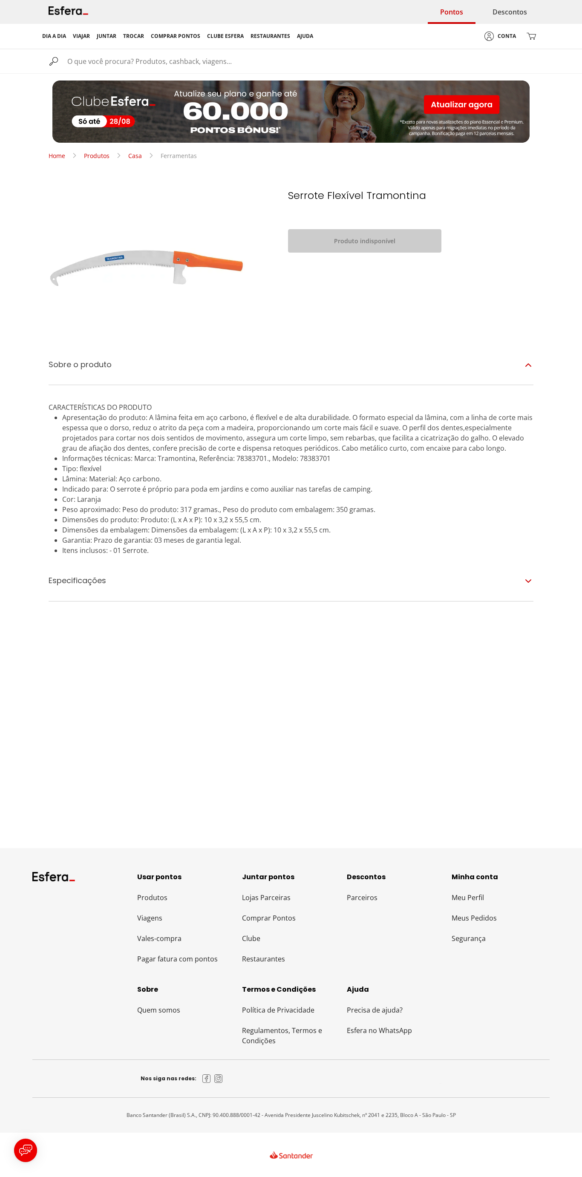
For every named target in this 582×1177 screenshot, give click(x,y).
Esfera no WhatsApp (379, 1030)
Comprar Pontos (269, 918)
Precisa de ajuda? (375, 1010)
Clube (251, 938)
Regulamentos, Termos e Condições (282, 1035)
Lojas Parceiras (266, 897)
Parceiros (362, 897)
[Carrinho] (531, 36)
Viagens (149, 918)
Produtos (96, 156)
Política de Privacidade (278, 1010)
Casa (135, 156)
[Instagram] (218, 1078)
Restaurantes (263, 959)
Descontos (510, 12)
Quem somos (158, 1010)
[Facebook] (207, 1078)
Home (57, 156)
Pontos (451, 12)
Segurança (469, 938)
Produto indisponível (364, 241)
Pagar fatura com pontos (177, 959)
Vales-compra (159, 938)
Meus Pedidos (474, 918)
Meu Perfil (468, 897)
